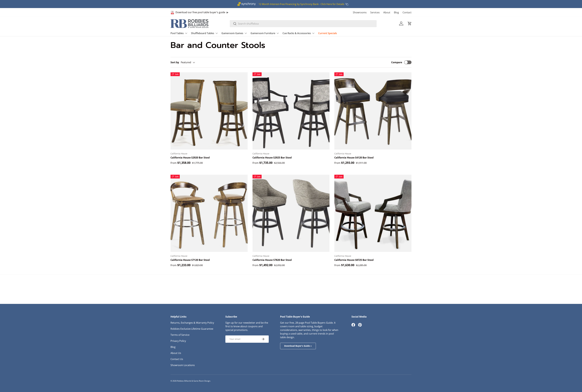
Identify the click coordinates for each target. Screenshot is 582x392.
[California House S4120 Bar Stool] (372, 111)
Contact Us (177, 359)
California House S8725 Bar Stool (354, 260)
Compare (396, 62)
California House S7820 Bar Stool (272, 260)
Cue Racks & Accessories (297, 33)
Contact (407, 12)
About (386, 12)
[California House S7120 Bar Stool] (209, 213)
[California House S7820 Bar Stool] (291, 213)
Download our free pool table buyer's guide (200, 12)
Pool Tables (177, 33)
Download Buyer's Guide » (298, 345)
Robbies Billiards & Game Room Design (193, 381)
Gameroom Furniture (263, 33)
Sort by (175, 62)
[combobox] (303, 23)
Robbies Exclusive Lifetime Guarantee (192, 328)
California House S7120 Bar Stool (190, 260)
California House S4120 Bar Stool (354, 157)
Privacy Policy (178, 341)
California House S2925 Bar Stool (272, 157)
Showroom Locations (183, 365)
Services (375, 12)
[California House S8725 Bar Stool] (372, 213)
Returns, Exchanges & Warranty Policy (192, 322)
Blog (396, 12)
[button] (409, 23)
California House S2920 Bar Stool (190, 157)
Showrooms (360, 12)
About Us (176, 353)
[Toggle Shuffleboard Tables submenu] (216, 33)
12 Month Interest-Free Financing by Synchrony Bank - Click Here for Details (301, 4)
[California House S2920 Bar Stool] (209, 111)
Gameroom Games (232, 33)
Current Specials (327, 33)
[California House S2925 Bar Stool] (291, 111)
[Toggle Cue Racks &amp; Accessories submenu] (313, 33)
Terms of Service (180, 334)
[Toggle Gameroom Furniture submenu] (277, 33)
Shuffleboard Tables (202, 33)
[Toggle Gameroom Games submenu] (246, 33)
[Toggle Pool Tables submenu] (186, 33)
